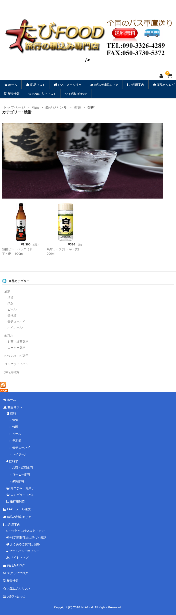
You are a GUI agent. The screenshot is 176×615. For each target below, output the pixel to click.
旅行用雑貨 (11, 372)
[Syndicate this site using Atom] (4, 390)
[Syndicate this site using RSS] (3, 385)
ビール (12, 309)
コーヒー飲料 (17, 347)
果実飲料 (18, 481)
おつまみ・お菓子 (16, 356)
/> (87, 60)
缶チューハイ (17, 321)
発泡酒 (12, 315)
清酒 (11, 297)
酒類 (7, 291)
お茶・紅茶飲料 (18, 341)
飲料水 (8, 335)
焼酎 (11, 303)
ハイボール (15, 327)
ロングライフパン (16, 364)
